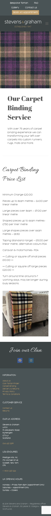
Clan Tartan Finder (11, 383)
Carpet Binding (9, 386)
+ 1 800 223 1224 (9, 471)
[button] (46, 23)
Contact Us (7, 408)
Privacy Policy (9, 391)
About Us (6, 381)
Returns (6, 411)
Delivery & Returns (11, 389)
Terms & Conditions (11, 394)
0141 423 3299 (8, 443)
